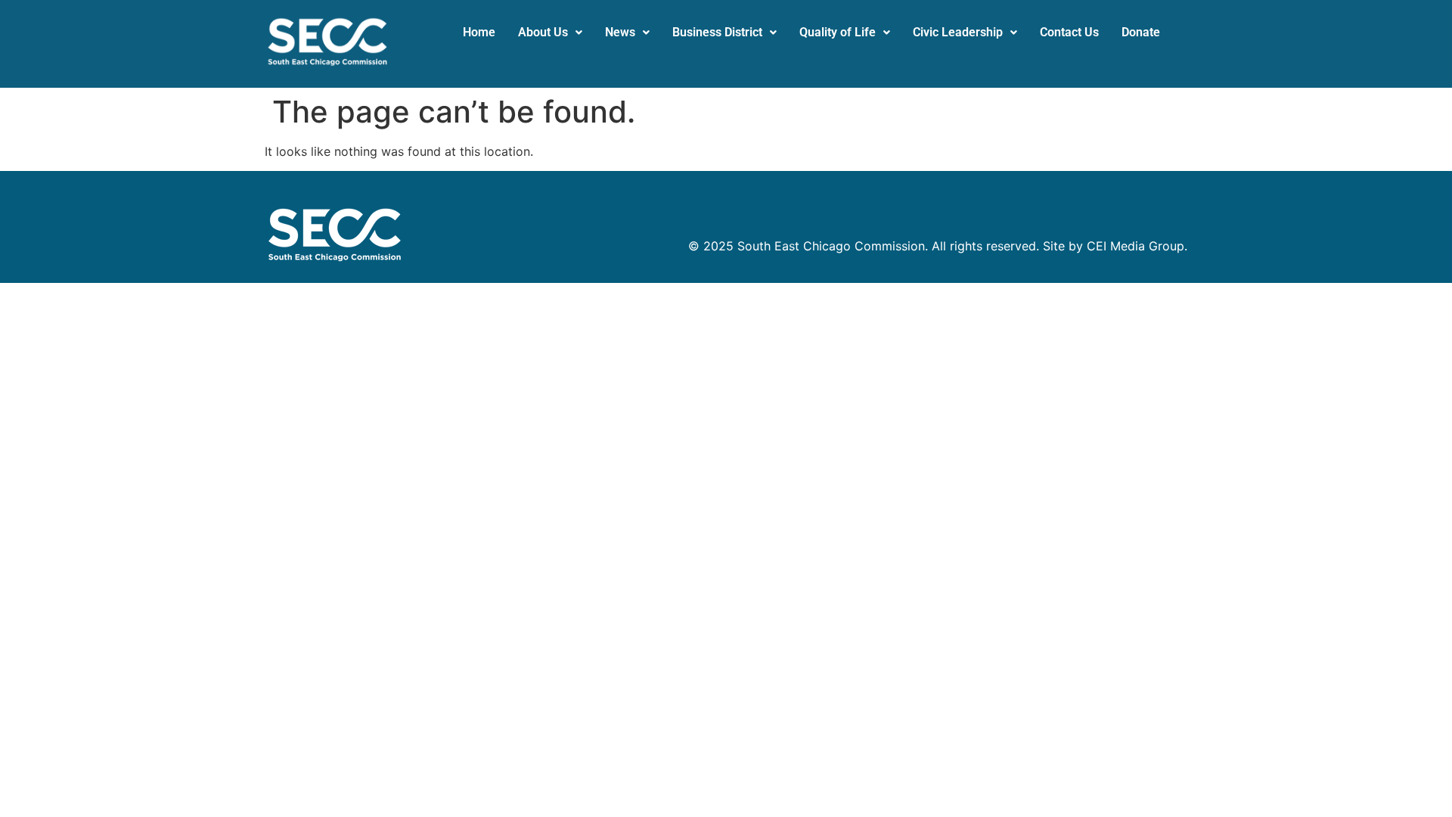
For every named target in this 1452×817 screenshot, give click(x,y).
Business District (717, 32)
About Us (543, 32)
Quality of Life (837, 32)
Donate (1141, 32)
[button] (550, 32)
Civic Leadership (958, 32)
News (620, 32)
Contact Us (1069, 32)
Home (479, 32)
